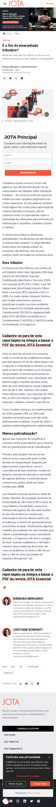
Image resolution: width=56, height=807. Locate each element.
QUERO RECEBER (28, 173)
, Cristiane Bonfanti (28, 67)
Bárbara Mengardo (10, 67)
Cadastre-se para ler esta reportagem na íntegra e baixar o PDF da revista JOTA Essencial (27, 340)
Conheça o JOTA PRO (28, 729)
